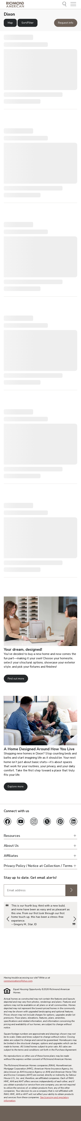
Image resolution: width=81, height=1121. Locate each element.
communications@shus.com (18, 980)
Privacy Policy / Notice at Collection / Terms (38, 866)
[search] (65, 5)
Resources (12, 836)
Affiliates (11, 856)
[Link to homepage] (15, 4)
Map (10, 23)
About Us (11, 846)
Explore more (16, 786)
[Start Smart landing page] (40, 744)
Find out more (16, 678)
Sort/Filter (27, 23)
